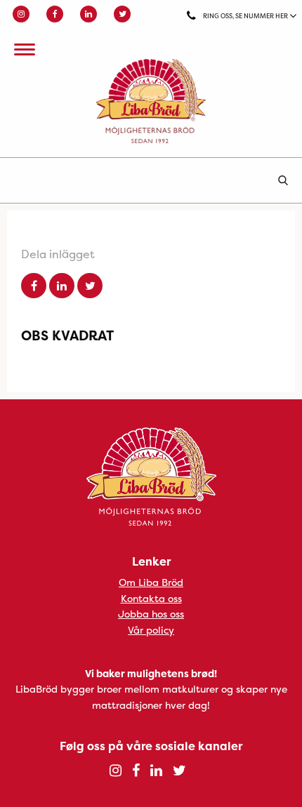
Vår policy (151, 629)
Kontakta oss (151, 598)
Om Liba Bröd (151, 582)
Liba (151, 101)
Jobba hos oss (151, 613)
